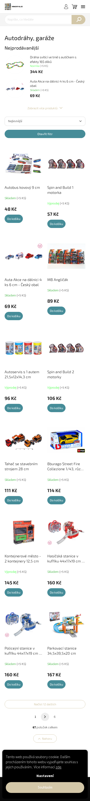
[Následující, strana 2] (45, 717)
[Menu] (83, 6)
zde (58, 767)
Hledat (78, 19)
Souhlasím (45, 787)
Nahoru (47, 738)
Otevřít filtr (45, 134)
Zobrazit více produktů (42, 108)
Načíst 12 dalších (45, 704)
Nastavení (45, 775)
